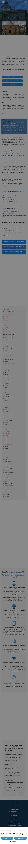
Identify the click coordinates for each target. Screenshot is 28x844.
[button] (14, 842)
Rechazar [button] (20, 838)
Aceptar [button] (7, 838)
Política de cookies (17, 835)
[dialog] (14, 835)
